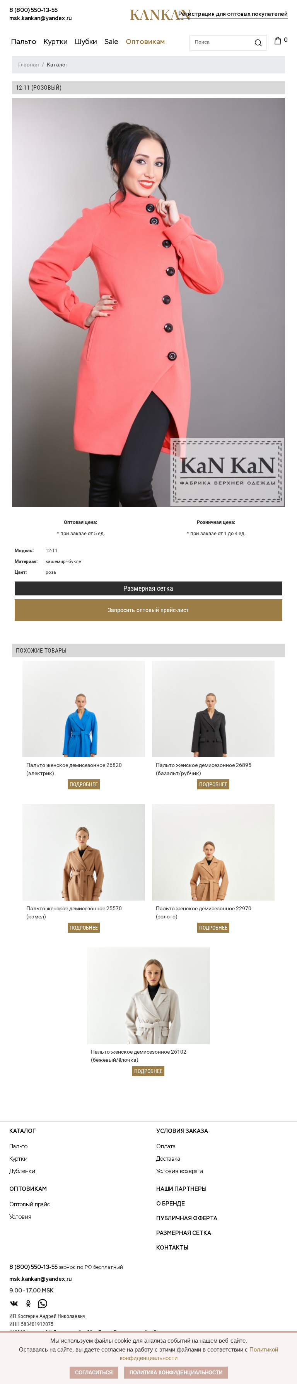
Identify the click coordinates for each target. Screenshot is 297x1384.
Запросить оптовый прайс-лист (148, 610)
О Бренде (170, 1204)
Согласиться (94, 1372)
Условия (20, 1217)
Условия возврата (179, 1171)
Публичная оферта (186, 1218)
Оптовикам (28, 1189)
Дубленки (22, 1171)
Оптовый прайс (29, 1204)
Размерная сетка (148, 588)
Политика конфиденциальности (176, 1372)
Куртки (18, 1159)
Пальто (18, 1146)
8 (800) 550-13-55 (33, 10)
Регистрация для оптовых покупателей (233, 14)
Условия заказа (182, 1131)
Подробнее (84, 784)
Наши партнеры (181, 1189)
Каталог (22, 1131)
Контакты (172, 1248)
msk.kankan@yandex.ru (40, 18)
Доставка (168, 1159)
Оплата (166, 1146)
